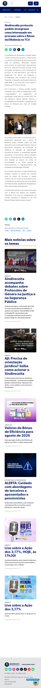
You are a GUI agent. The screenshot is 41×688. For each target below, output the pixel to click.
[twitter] (18, 49)
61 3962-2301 (21, 673)
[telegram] (10, 49)
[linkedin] (23, 49)
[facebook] (14, 49)
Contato (31, 10)
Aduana (17, 10)
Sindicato (6, 10)
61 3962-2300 (10, 673)
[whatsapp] (6, 49)
